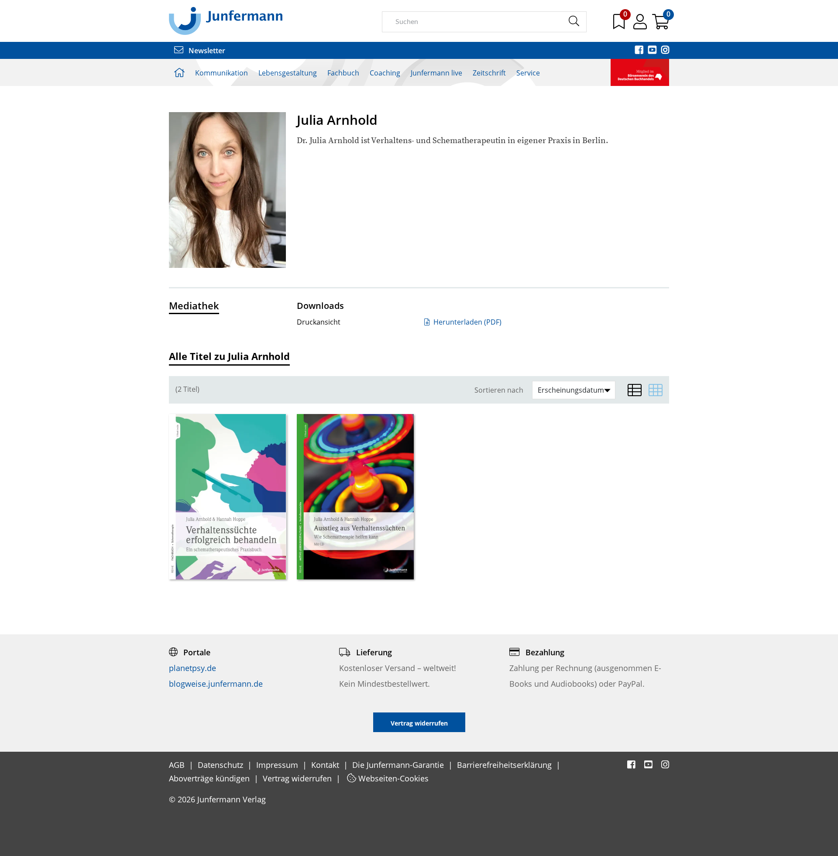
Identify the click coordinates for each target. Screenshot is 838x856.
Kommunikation (221, 73)
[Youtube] (653, 50)
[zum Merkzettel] (619, 25)
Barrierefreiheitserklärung (505, 765)
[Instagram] (665, 50)
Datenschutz (221, 765)
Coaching (385, 73)
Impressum (278, 765)
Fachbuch (343, 73)
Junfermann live (436, 73)
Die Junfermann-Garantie (399, 765)
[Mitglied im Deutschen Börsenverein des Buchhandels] (640, 71)
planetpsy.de (192, 668)
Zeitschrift (489, 73)
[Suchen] (573, 21)
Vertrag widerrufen (298, 778)
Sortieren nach (498, 390)
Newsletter (206, 50)
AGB (178, 765)
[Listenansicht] (635, 390)
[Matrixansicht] (656, 390)
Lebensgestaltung (287, 73)
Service (528, 73)
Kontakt (326, 765)
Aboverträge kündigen (210, 778)
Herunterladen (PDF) (466, 322)
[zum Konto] (641, 25)
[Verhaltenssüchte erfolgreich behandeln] (227, 496)
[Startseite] (225, 20)
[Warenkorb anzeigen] (660, 25)
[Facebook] (640, 50)
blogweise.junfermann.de (216, 683)
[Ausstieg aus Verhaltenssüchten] (355, 496)
